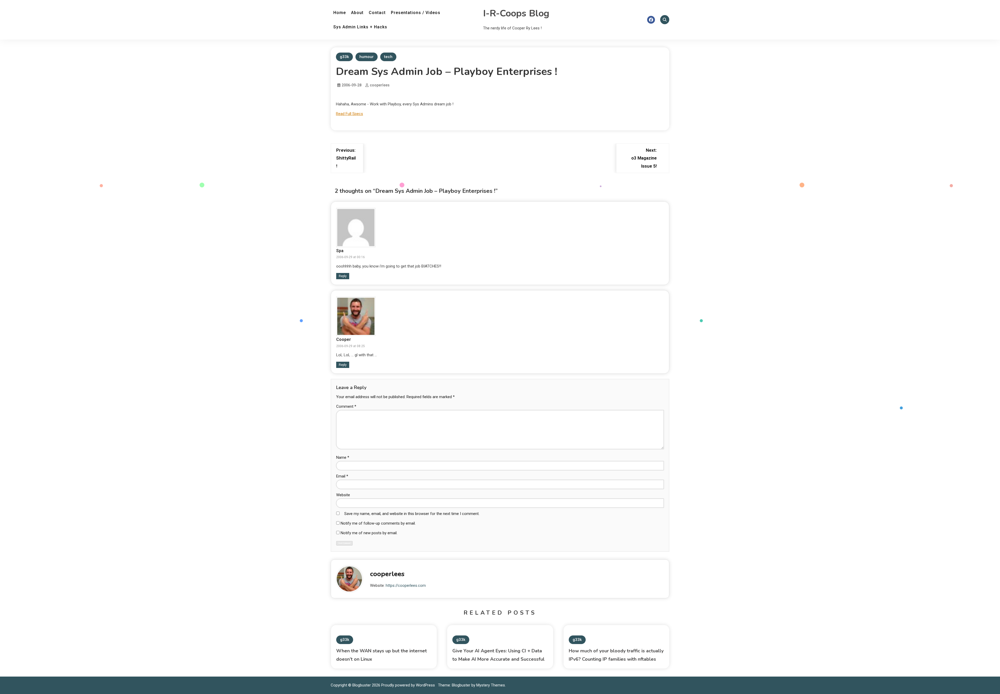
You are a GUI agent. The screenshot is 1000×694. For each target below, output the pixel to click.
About (357, 12)
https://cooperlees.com (406, 585)
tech (388, 56)
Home (339, 12)
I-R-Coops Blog (516, 13)
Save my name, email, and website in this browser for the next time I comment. (411, 513)
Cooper (343, 339)
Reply (343, 276)
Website (343, 495)
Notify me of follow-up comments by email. (378, 523)
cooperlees (380, 85)
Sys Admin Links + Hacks (360, 26)
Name (342, 457)
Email (342, 476)
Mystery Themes (490, 685)
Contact (377, 12)
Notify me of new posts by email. (369, 533)
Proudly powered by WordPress (408, 685)
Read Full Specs (349, 113)
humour (366, 56)
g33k (344, 56)
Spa (339, 250)
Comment (346, 406)
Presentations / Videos (415, 12)
